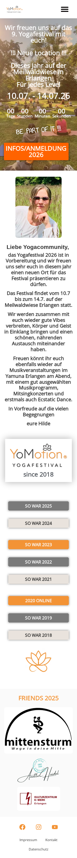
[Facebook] (22, 827)
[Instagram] (38, 827)
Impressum (28, 840)
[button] (65, 9)
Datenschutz (38, 849)
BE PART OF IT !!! (39, 130)
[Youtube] (55, 827)
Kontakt (51, 840)
